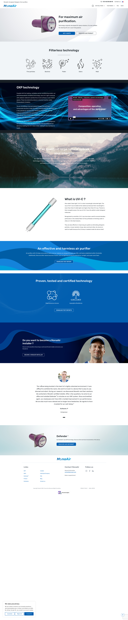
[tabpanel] (64, 393)
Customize (9, 613)
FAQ (118, 5)
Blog (122, 5)
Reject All (19, 613)
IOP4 (25, 473)
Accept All (28, 613)
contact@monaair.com (70, 472)
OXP (25, 471)
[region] (19, 609)
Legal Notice (92, 488)
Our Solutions (99, 5)
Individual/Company (45, 473)
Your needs (110, 5)
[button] (100, 5)
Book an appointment (70, 475)
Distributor (26, 481)
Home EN (93, 5)
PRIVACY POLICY (84, 488)
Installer (42, 471)
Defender (26, 476)
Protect (25, 478)
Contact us (118, 1)
